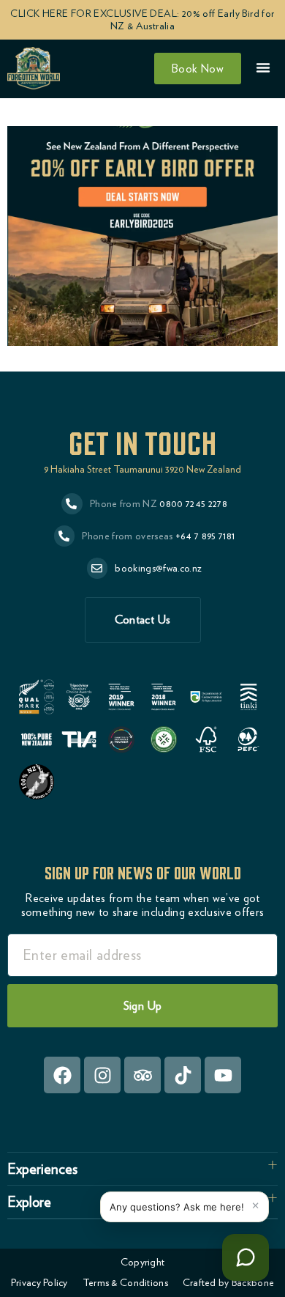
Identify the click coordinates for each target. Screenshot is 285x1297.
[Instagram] (102, 1075)
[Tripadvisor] (142, 1075)
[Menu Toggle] (263, 67)
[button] (142, 1169)
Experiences (42, 1169)
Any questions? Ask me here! (177, 1207)
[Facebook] (62, 1075)
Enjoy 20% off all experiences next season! (122, 104)
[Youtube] (223, 1075)
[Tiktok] (182, 1075)
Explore (29, 1202)
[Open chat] (245, 1257)
